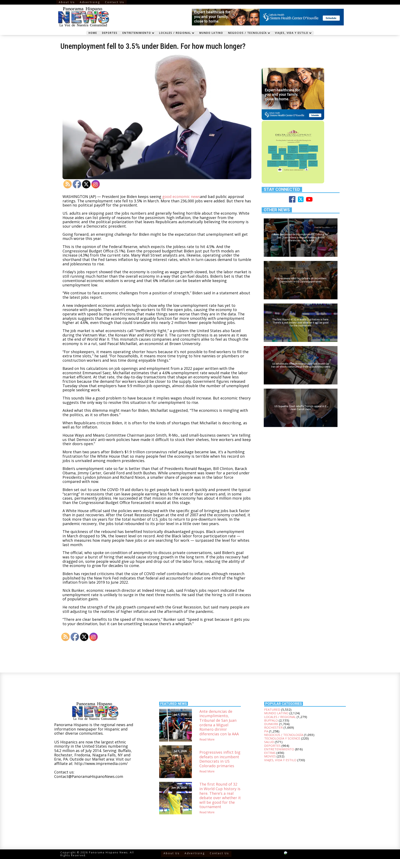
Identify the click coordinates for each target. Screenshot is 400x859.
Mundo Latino (211, 32)
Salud (269, 742)
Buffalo (271, 720)
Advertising (90, 2)
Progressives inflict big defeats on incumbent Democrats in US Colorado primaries (219, 759)
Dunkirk (271, 724)
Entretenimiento (136, 32)
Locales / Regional (175, 32)
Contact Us (114, 2)
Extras (270, 753)
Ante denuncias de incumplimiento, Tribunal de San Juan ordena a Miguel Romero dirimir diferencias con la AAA (219, 722)
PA (266, 731)
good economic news (181, 196)
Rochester (273, 727)
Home (93, 32)
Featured (272, 709)
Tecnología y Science (282, 738)
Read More (207, 739)
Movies (270, 756)
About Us (67, 2)
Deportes (110, 32)
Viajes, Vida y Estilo (291, 32)
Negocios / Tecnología (247, 32)
